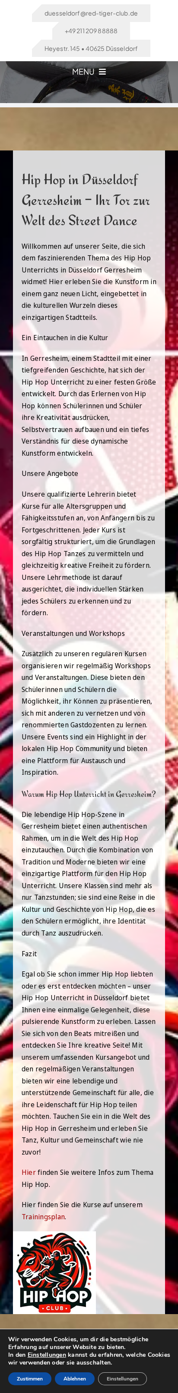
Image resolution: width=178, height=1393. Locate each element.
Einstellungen (47, 1355)
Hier (29, 1172)
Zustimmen (30, 1378)
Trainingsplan (43, 1216)
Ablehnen (75, 1378)
